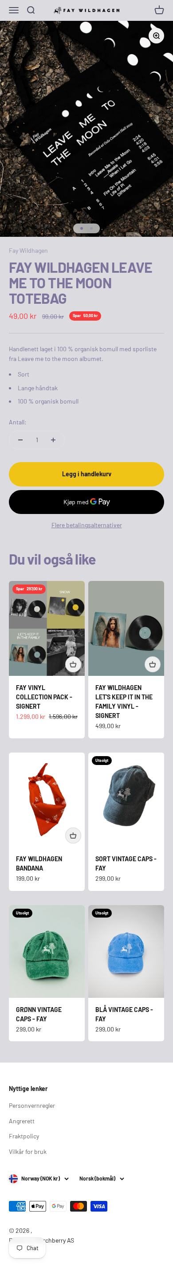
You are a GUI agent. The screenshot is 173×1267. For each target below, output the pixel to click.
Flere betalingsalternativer (86, 525)
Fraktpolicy (24, 1136)
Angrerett (22, 1121)
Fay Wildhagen (28, 250)
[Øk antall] (53, 440)
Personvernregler (32, 1105)
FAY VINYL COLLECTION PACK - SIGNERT (44, 697)
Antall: (18, 422)
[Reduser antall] (20, 440)
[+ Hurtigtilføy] (73, 664)
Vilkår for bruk (28, 1151)
